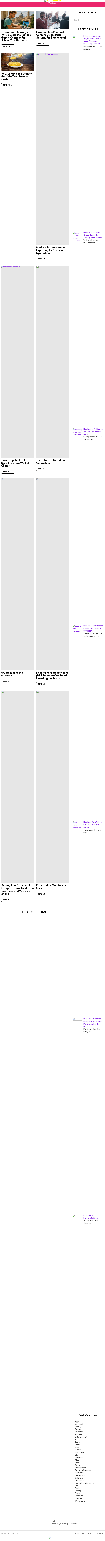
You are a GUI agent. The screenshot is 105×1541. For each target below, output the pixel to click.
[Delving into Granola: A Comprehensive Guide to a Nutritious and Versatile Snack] (17, 787)
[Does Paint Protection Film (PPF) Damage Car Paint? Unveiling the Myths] (52, 574)
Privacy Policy (78, 1533)
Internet (78, 1450)
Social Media (80, 1475)
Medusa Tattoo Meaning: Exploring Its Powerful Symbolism (51, 250)
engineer (78, 1434)
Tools (77, 1488)
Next (43, 912)
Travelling (79, 1496)
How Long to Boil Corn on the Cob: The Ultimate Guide (16, 77)
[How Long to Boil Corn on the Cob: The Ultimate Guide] (17, 62)
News (77, 1465)
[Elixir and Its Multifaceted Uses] (52, 787)
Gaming (78, 1442)
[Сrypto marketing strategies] (17, 574)
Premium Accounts (83, 1470)
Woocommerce (81, 1501)
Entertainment (81, 1437)
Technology (80, 1480)
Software (79, 1478)
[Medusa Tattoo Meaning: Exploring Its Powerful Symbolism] (52, 149)
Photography (80, 1468)
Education (79, 1432)
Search (101, 20)
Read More (7, 46)
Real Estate (79, 1473)
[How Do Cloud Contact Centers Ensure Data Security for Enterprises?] (52, 20)
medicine (79, 1457)
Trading (78, 1491)
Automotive (80, 1424)
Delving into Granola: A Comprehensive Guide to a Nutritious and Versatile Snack (17, 889)
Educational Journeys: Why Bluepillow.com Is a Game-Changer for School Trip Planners (16, 36)
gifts (77, 1447)
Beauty (78, 1427)
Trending (78, 1498)
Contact (100, 1533)
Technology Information (84, 1483)
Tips (77, 1486)
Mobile (78, 1463)
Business (78, 1429)
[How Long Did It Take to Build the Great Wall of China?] (17, 362)
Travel (77, 1493)
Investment (79, 1452)
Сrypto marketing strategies (12, 674)
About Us (90, 1533)
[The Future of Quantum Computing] (52, 362)
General (78, 1445)
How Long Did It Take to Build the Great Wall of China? (15, 463)
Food (77, 1439)
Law (76, 1455)
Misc (77, 1460)
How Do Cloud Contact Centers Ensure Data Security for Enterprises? (51, 35)
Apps (77, 1422)
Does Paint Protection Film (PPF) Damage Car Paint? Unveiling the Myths (52, 676)
